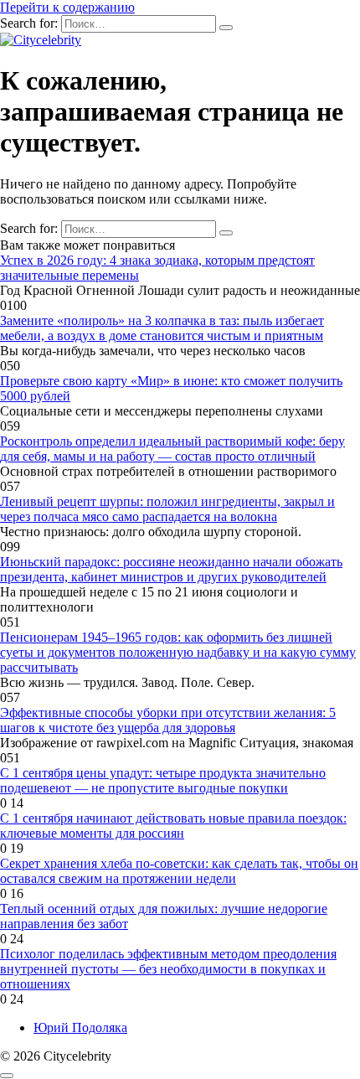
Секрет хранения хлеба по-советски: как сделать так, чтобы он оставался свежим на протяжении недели (179, 870)
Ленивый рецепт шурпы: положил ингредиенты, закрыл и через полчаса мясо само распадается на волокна (167, 509)
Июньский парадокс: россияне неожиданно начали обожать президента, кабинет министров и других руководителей (171, 569)
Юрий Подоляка (80, 1027)
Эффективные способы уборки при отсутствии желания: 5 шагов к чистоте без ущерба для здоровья (168, 720)
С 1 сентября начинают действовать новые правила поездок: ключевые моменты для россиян (173, 825)
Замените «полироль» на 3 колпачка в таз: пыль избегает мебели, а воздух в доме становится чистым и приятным (162, 328)
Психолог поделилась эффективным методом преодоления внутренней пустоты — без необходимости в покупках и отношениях (168, 969)
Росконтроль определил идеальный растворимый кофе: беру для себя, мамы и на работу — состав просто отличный (172, 448)
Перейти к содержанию (67, 7)
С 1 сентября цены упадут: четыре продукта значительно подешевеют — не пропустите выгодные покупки (163, 780)
